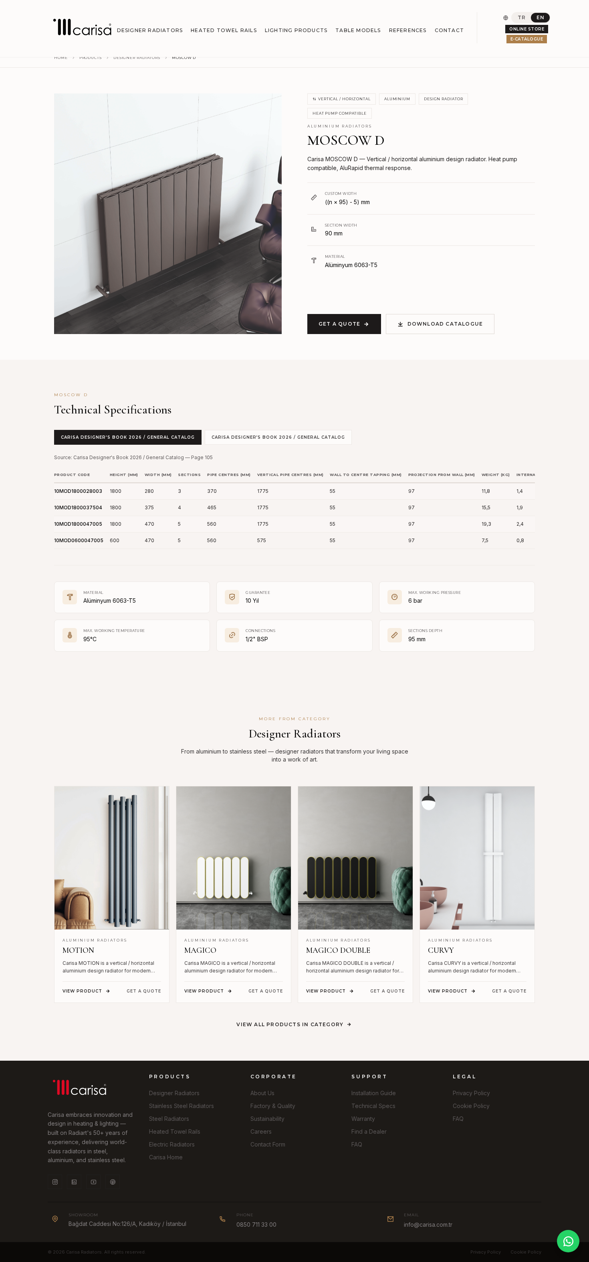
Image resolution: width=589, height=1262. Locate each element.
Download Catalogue (445, 324)
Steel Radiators (169, 1118)
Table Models (358, 30)
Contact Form (267, 1144)
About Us (262, 1093)
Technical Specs (373, 1105)
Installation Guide (373, 1093)
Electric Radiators (172, 1144)
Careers (261, 1131)
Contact (449, 30)
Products (90, 57)
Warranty (363, 1118)
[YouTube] (93, 1182)
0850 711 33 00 (256, 1224)
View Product (82, 991)
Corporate (273, 1077)
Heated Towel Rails (224, 30)
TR (521, 17)
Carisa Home (166, 1157)
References (408, 30)
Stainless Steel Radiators (181, 1105)
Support (369, 1077)
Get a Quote (339, 324)
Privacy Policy (471, 1093)
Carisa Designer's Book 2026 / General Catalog (128, 437)
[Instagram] (55, 1182)
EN (540, 17)
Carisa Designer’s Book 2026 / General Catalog (278, 437)
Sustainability (267, 1118)
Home (61, 57)
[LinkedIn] (74, 1182)
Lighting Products (296, 30)
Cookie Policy (471, 1105)
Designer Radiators (150, 30)
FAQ (356, 1144)
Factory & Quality (272, 1105)
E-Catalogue (526, 39)
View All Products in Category (289, 1024)
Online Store (526, 29)
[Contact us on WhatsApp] (568, 1241)
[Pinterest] (112, 1182)
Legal (464, 1077)
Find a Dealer (369, 1131)
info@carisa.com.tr (428, 1224)
